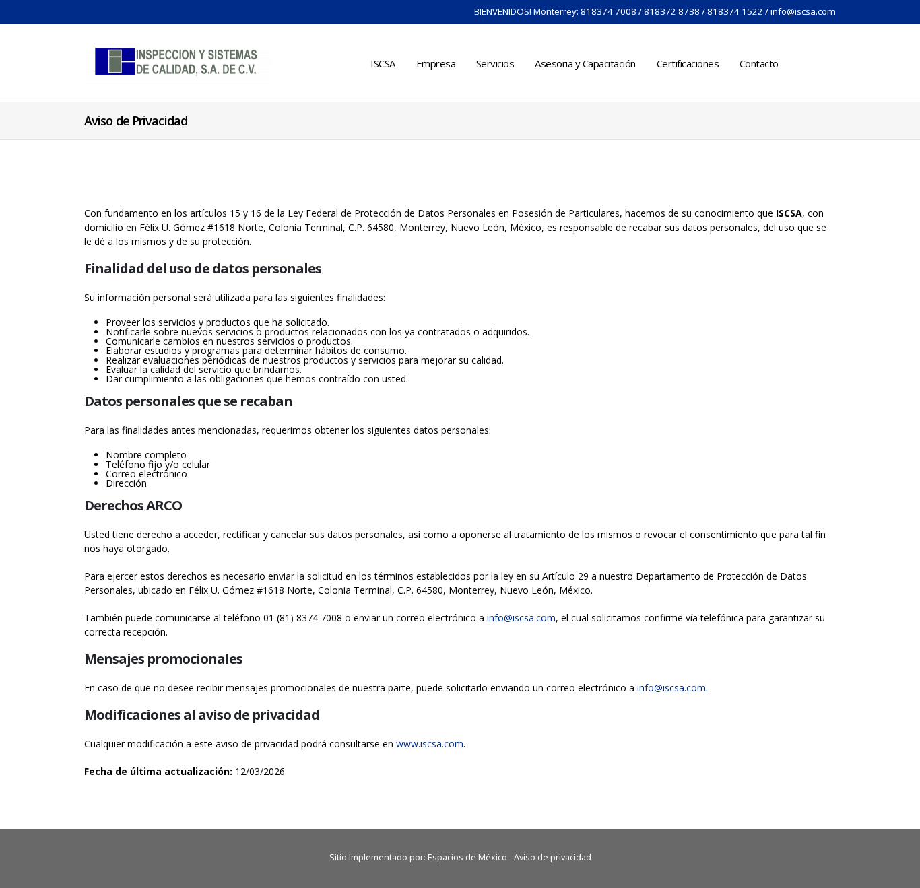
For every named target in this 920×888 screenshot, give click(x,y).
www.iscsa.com (429, 743)
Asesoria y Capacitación (585, 63)
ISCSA (382, 63)
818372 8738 (672, 11)
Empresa (436, 63)
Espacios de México (467, 857)
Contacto (759, 63)
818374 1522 (735, 11)
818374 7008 (608, 11)
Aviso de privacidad (552, 857)
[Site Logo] (178, 63)
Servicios (495, 63)
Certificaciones (688, 63)
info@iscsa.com (803, 11)
